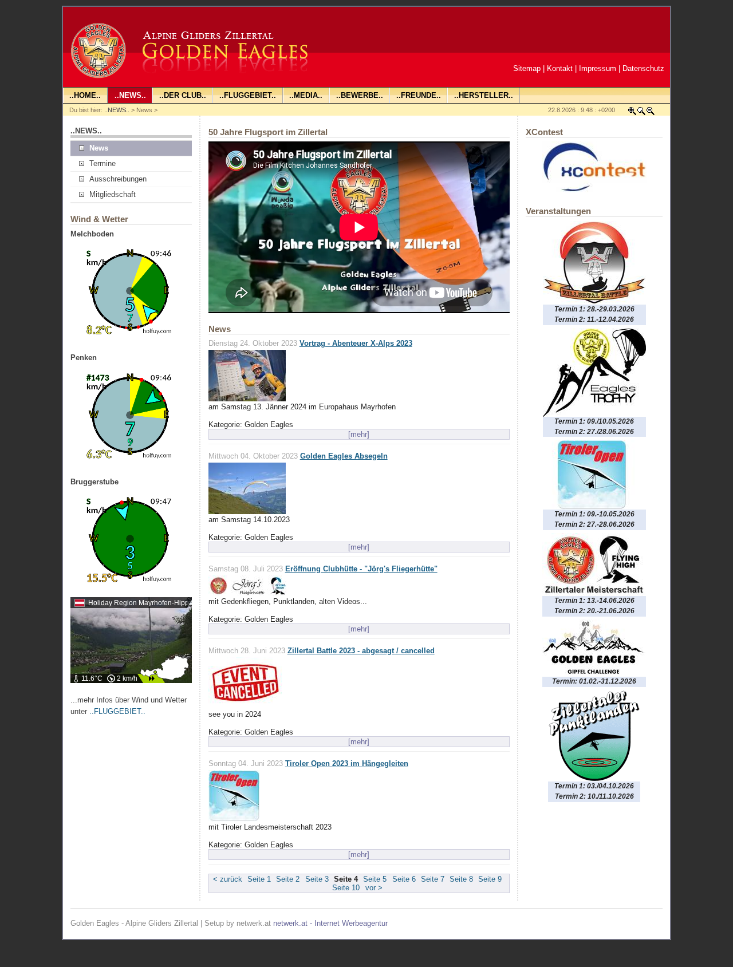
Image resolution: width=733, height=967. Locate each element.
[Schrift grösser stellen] (632, 113)
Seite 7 (432, 879)
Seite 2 (287, 879)
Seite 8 (461, 879)
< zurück (227, 879)
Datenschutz (643, 68)
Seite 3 (317, 879)
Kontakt (560, 68)
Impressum (597, 68)
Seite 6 (404, 879)
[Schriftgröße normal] (641, 113)
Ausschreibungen (118, 179)
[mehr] (358, 434)
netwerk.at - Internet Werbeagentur (330, 923)
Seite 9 (490, 879)
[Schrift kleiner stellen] (650, 113)
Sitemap (527, 68)
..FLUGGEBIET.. (117, 711)
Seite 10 (346, 887)
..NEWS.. (116, 109)
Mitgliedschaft (112, 194)
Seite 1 (259, 879)
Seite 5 (375, 879)
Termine (102, 163)
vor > (374, 887)
